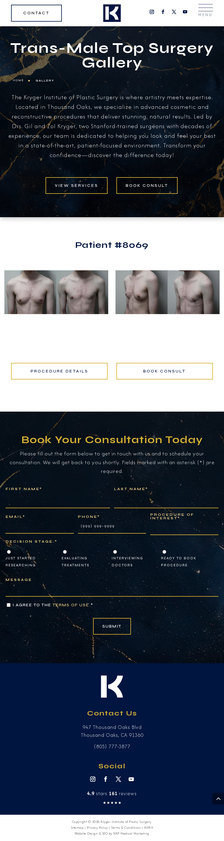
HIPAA (148, 827)
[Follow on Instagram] (152, 12)
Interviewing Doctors (127, 561)
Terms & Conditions (126, 827)
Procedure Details (59, 371)
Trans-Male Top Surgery (112, 48)
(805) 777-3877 (112, 746)
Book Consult (147, 185)
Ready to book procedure (179, 561)
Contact (36, 13)
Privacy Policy (97, 827)
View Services (76, 185)
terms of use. (71, 605)
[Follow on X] (174, 12)
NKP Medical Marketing (131, 833)
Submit (112, 626)
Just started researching (21, 561)
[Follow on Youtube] (185, 12)
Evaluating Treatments (75, 561)
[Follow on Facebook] (163, 12)
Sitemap (77, 827)
